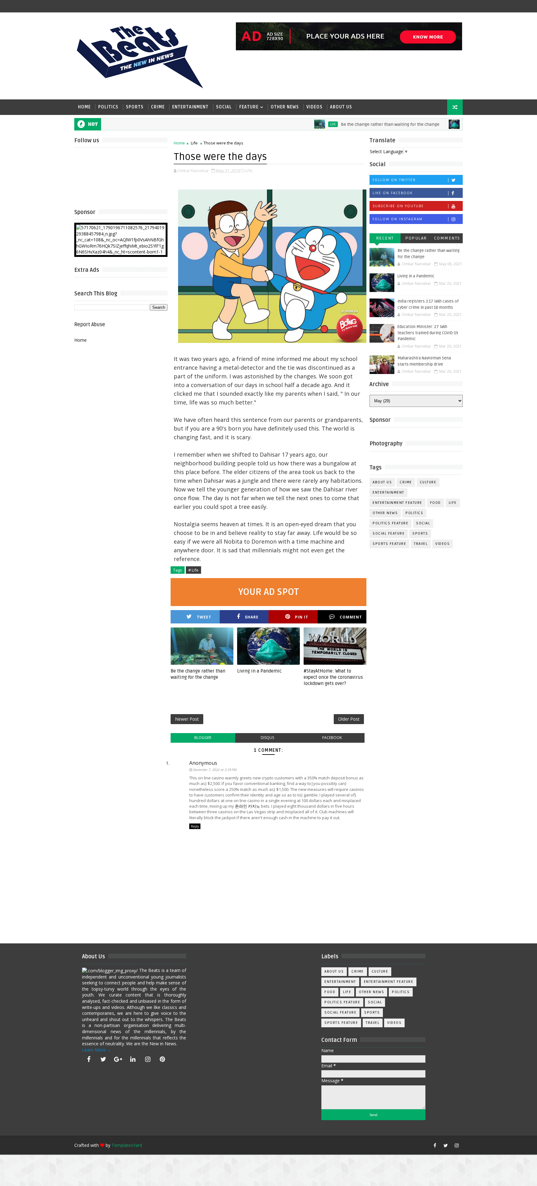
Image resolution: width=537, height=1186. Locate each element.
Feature (249, 107)
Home (84, 107)
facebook (332, 737)
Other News (285, 107)
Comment (351, 617)
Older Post (349, 719)
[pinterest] (162, 1059)
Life (309, 124)
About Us (341, 107)
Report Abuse (89, 325)
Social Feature (389, 533)
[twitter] (103, 1059)
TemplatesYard (127, 1145)
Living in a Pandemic (259, 671)
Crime (158, 107)
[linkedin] (133, 1059)
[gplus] (118, 1059)
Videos (314, 107)
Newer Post (187, 719)
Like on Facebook (393, 193)
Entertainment (190, 107)
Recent (385, 238)
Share (252, 617)
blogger (202, 737)
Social (224, 107)
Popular (416, 238)
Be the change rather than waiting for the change (366, 124)
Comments (447, 238)
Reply (195, 826)
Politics (108, 107)
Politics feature (390, 523)
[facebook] (88, 1059)
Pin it (301, 617)
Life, (249, 170)
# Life (193, 570)
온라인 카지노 (247, 806)
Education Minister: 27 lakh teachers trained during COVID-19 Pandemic (427, 332)
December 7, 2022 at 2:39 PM (214, 769)
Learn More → (96, 1050)
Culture (428, 482)
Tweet (204, 617)
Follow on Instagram (398, 219)
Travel (421, 543)
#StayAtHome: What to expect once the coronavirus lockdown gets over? (333, 677)
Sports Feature (389, 543)
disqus (267, 737)
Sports (135, 107)
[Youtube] (424, 1145)
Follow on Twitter (394, 180)
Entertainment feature (397, 502)
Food (435, 502)
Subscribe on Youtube (398, 206)
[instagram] (147, 1059)
